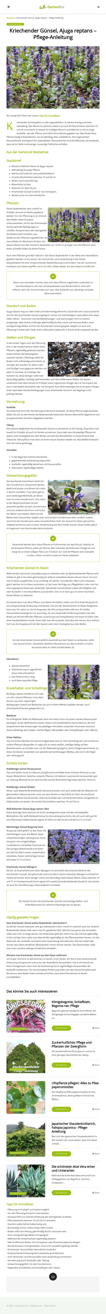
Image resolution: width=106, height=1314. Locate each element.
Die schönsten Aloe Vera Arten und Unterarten (73, 1168)
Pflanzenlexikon (15, 24)
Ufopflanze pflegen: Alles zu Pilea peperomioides (75, 1085)
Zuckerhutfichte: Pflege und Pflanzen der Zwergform (72, 1044)
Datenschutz (36, 1305)
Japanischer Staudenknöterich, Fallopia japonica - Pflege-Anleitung (74, 1127)
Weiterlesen (61, 1028)
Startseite (10, 18)
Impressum (50, 1305)
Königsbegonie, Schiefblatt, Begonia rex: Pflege (71, 1004)
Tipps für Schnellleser (49, 115)
